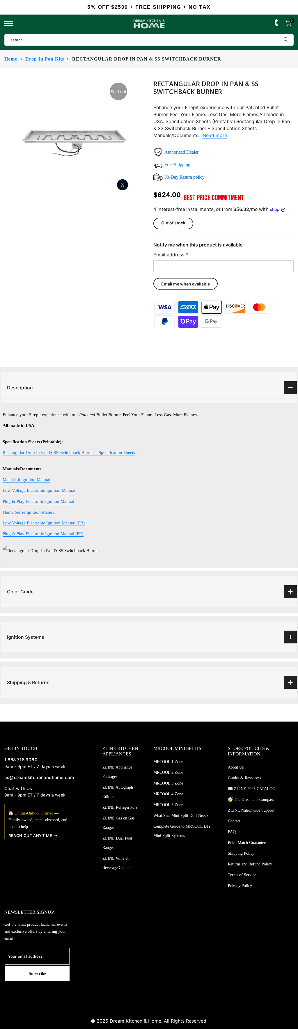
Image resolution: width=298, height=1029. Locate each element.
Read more (214, 135)
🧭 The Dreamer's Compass (251, 799)
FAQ (232, 832)
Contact (234, 821)
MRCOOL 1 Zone (168, 762)
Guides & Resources (244, 778)
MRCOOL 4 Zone (168, 794)
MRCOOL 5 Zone (168, 805)
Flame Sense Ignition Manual (29, 512)
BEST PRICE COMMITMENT (214, 198)
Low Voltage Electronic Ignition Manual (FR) (44, 522)
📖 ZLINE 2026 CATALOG (251, 789)
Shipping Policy (241, 853)
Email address (170, 255)
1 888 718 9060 (21, 759)
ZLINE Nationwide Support (251, 810)
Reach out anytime (30, 835)
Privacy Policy (240, 885)
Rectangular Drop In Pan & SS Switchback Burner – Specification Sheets (69, 452)
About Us (236, 767)
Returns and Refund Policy (250, 864)
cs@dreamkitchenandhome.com (37, 777)
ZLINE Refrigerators (119, 807)
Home (10, 58)
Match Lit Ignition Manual (26, 479)
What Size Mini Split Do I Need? (180, 815)
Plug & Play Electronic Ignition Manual (38, 501)
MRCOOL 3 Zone (168, 783)
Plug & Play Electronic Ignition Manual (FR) (43, 533)
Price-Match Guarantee (247, 842)
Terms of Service (242, 875)
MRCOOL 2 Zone (168, 772)
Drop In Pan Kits (44, 58)
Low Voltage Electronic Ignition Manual (39, 490)
